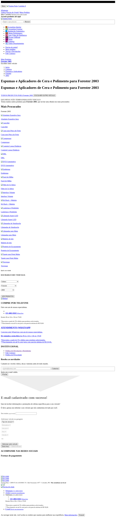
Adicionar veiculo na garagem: (12, 419)
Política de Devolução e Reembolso (18, 351)
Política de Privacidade (13, 355)
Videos (3, 12)
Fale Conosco (10, 53)
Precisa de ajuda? (11, 47)
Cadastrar (55, 368)
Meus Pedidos (25, 12)
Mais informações (70, 515)
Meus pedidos (10, 49)
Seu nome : (8, 413)
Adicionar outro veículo (9, 444)
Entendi (81, 515)
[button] (58, 498)
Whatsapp (4, 10)
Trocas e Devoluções (12, 51)
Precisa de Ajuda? (12, 12)
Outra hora (5, 446)
